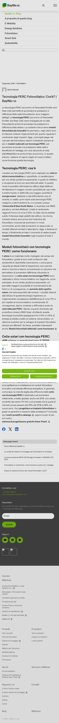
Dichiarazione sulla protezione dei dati (27, 344)
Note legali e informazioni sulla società (27, 346)
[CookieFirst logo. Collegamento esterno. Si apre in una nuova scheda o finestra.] (4, 349)
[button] (6, 345)
